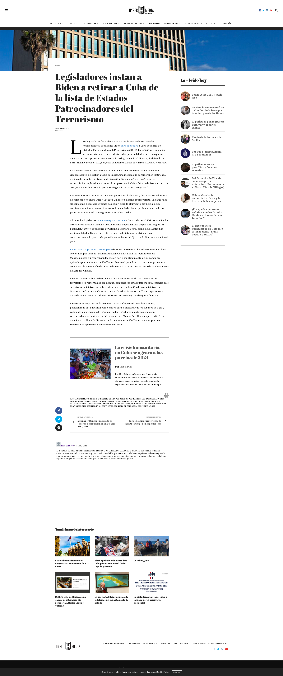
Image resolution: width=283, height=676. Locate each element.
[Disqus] (112, 477)
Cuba (57, 66)
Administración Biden (86, 399)
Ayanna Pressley (137, 399)
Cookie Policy (162, 672)
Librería (226, 23)
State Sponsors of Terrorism (122, 406)
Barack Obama (152, 399)
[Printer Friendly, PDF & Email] (166, 395)
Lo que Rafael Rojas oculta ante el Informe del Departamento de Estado (111, 599)
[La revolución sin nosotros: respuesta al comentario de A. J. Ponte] (72, 546)
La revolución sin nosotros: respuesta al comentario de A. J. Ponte (72, 563)
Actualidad (56, 23)
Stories (210, 23)
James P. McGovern (111, 404)
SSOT (104, 406)
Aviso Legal (134, 643)
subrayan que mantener (111, 220)
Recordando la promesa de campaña (91, 249)
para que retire (129, 145)
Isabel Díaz (126, 366)
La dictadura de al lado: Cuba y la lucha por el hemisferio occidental (150, 599)
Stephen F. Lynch (146, 406)
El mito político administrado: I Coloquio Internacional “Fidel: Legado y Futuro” (111, 563)
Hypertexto (110, 23)
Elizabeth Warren (125, 401)
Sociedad (154, 23)
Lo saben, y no (141, 560)
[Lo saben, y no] (151, 546)
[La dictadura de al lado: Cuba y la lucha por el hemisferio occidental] (151, 582)
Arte (72, 23)
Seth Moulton (94, 406)
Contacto (165, 643)
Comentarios (150, 643)
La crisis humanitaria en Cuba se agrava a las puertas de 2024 (139, 352)
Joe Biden (125, 404)
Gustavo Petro (94, 404)
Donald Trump (91, 401)
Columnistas (89, 23)
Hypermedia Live (132, 23)
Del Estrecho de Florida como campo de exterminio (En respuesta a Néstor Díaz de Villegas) (70, 601)
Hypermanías (192, 23)
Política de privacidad (114, 643)
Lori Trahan (137, 404)
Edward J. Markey (107, 401)
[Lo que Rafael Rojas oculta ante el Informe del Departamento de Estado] (112, 582)
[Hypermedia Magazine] (141, 10)
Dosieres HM (171, 23)
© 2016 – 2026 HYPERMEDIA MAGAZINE (211, 643)
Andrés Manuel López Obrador (113, 399)
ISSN (175, 643)
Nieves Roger (63, 128)
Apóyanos (185, 643)
